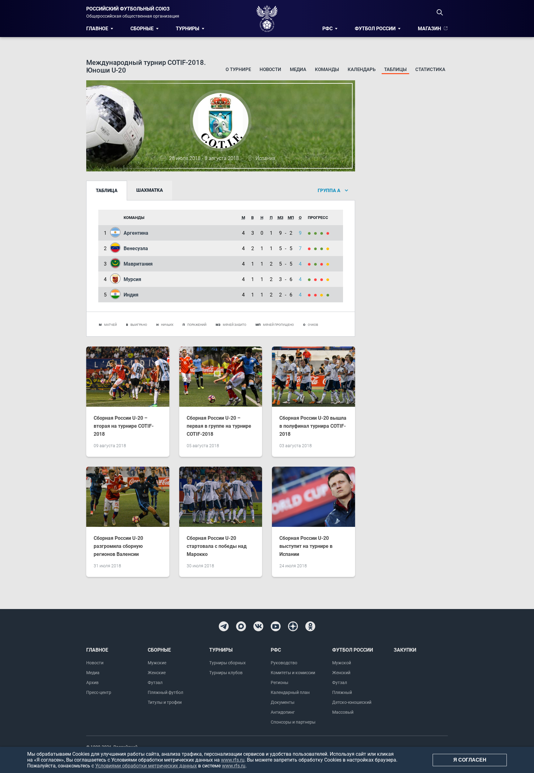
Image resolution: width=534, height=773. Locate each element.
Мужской (341, 662)
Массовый (343, 712)
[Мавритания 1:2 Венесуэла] (317, 248)
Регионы (279, 682)
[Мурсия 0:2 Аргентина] (317, 233)
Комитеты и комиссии (293, 672)
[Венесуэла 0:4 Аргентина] (311, 233)
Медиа (298, 69)
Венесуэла (136, 248)
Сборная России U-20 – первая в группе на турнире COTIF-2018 (219, 426)
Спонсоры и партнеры (293, 722)
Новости (270, 69)
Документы (283, 702)
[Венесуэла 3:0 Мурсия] (323, 248)
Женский (341, 672)
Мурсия (132, 279)
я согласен (469, 759)
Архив (92, 682)
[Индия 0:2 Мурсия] (311, 279)
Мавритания (138, 264)
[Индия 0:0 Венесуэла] (328, 248)
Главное (97, 29)
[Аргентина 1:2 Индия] (328, 233)
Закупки (405, 650)
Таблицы (395, 69)
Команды (327, 69)
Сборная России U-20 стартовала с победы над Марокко (217, 546)
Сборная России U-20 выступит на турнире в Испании (306, 546)
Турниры (187, 29)
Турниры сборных (227, 662)
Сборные (142, 29)
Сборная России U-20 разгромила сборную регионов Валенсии (118, 546)
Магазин (429, 29)
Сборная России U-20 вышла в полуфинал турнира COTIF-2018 (312, 426)
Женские (157, 672)
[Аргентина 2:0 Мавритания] (323, 233)
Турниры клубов (226, 672)
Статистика (430, 69)
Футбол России (375, 29)
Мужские (157, 662)
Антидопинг (283, 712)
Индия (131, 295)
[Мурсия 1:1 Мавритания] (328, 264)
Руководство (284, 662)
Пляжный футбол (165, 692)
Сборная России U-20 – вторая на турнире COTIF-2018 (124, 426)
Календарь (361, 69)
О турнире (238, 69)
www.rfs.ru (232, 760)
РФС (327, 29)
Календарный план (290, 692)
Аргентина (136, 233)
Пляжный (342, 692)
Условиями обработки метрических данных (146, 766)
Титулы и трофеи (165, 702)
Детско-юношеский (351, 702)
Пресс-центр (98, 692)
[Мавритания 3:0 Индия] (317, 264)
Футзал (155, 682)
